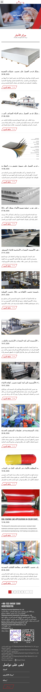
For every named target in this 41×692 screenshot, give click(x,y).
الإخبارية (19, 18)
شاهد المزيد (7, 87)
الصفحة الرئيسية (28, 18)
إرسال (8, 686)
